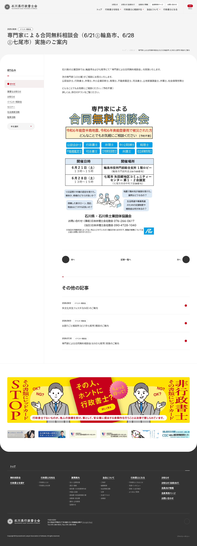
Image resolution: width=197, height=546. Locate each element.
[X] (187, 521)
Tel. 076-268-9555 (54, 524)
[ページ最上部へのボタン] (187, 466)
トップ (124, 50)
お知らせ (132, 50)
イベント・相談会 (25, 29)
